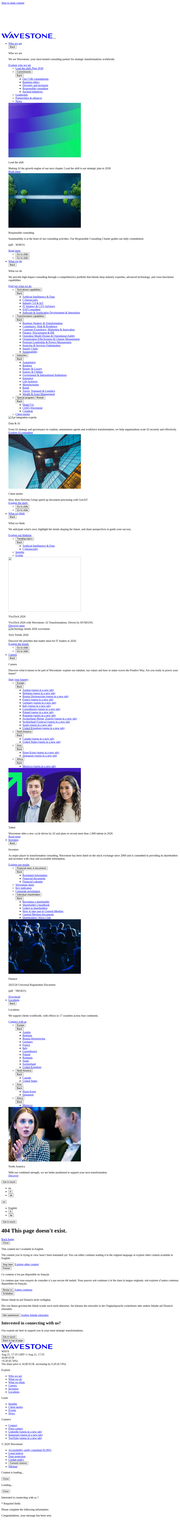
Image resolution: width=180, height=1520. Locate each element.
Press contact (15, 1428)
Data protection (16, 1456)
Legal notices (15, 1453)
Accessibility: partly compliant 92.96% (29, 1450)
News (11, 1413)
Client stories (15, 1407)
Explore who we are (19, 65)
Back (12, 47)
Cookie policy (16, 1459)
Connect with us (17, 1021)
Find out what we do (19, 286)
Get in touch (9, 1182)
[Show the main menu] (54, 38)
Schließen (8, 1293)
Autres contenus (23, 1289)
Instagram (25, 1434)
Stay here (8, 1264)
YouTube (25, 1438)
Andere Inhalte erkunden (35, 1315)
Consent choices (18, 1463)
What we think (16, 513)
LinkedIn (25, 1431)
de (11, 1195)
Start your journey (18, 679)
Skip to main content (12, 2)
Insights (12, 1403)
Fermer (6, 1268)
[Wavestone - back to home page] (27, 37)
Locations (13, 999)
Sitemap (12, 1466)
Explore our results (18, 864)
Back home (7, 1239)
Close (6, 1243)
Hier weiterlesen (11, 1315)
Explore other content (27, 1264)
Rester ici (7, 1290)
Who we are (15, 43)
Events (12, 1410)
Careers (12, 654)
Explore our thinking (19, 535)
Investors (13, 839)
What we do (15, 261)
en (4, 1202)
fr (10, 1191)
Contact (12, 1425)
